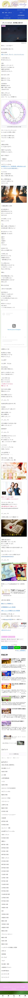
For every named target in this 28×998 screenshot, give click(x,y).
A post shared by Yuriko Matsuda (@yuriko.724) (14, 344)
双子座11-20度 (4, 891)
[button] (24, 647)
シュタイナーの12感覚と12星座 (9, 947)
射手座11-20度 (4, 847)
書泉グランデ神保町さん (7, 603)
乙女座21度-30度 (5, 894)
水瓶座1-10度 (4, 907)
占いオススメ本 (5, 974)
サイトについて (5, 977)
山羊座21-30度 (5, 897)
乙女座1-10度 (4, 874)
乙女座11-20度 (4, 884)
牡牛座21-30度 (5, 871)
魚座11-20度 (4, 771)
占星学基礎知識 (5, 778)
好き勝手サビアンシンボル (8, 831)
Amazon (6, 619)
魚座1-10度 (4, 940)
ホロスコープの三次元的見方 (8, 788)
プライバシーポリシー (6, 934)
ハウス (3, 781)
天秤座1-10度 (4, 904)
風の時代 (4, 639)
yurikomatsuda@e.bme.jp (7, 556)
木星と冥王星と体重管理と (8, 764)
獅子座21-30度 (5, 864)
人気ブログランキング (6, 630)
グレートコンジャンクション (12, 641)
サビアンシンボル (5, 791)
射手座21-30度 (5, 867)
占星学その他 (4, 804)
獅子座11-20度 (4, 854)
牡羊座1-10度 (4, 811)
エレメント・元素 (5, 828)
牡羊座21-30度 (5, 838)
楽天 (11, 619)
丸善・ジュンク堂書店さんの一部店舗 (10, 610)
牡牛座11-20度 (4, 861)
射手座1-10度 (4, 821)
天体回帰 (3, 818)
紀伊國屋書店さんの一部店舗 (8, 607)
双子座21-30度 (5, 901)
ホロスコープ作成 (5, 798)
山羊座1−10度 (4, 877)
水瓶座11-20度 (4, 917)
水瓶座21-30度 (5, 927)
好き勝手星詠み (12, 636)
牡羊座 (9, 639)
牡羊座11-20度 (4, 824)
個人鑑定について (5, 768)
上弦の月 (14, 639)
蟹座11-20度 (4, 930)
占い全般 (3, 774)
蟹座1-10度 (4, 920)
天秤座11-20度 (4, 914)
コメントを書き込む (14, 754)
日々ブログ (5, 636)
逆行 (2, 910)
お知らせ (3, 950)
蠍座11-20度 (4, 794)
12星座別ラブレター (6, 967)
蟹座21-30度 (4, 944)
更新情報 (3, 954)
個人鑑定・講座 (5, 964)
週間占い (3, 841)
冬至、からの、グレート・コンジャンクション (12, 54)
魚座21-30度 (4, 784)
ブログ (3, 960)
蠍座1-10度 (4, 937)
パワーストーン (5, 801)
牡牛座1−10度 (4, 851)
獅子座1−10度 (4, 844)
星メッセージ (20, 639)
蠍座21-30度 (4, 808)
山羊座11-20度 (4, 887)
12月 (3, 641)
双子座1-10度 (4, 881)
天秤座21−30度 (5, 924)
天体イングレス (5, 834)
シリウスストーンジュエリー (8, 814)
